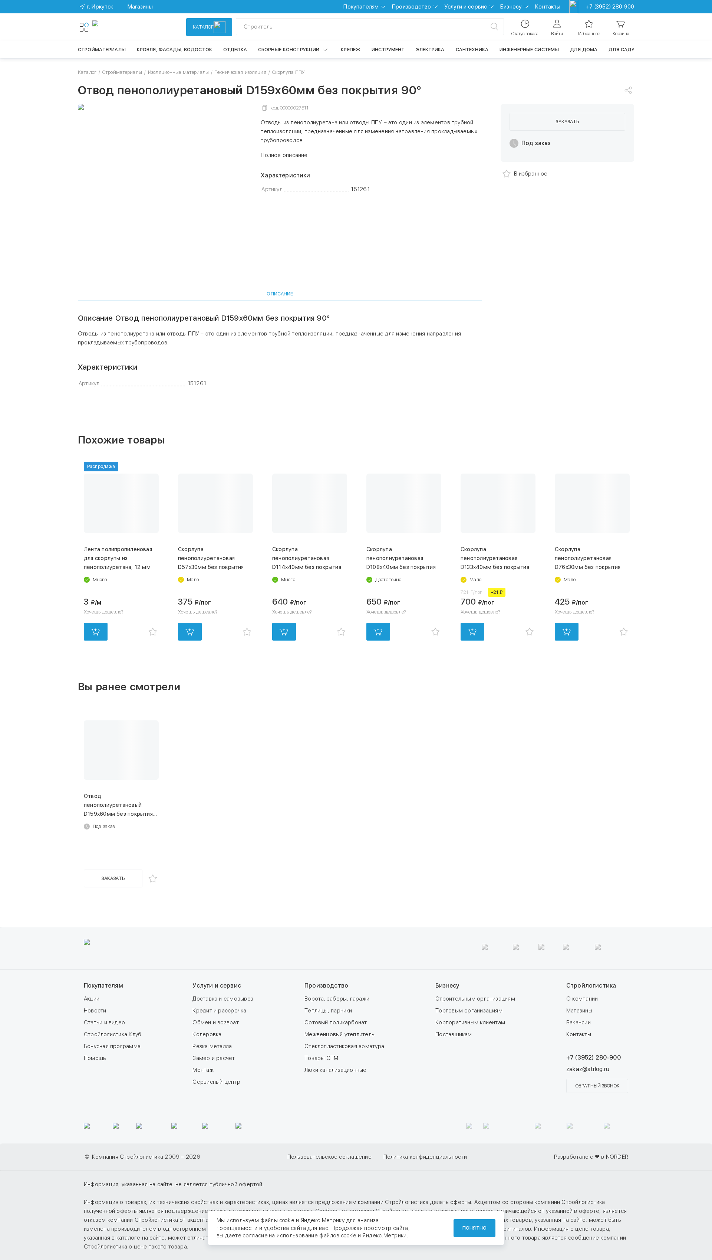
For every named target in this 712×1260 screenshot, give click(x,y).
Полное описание (284, 155)
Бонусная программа (112, 1046)
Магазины (579, 1010)
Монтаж (202, 1070)
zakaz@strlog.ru (587, 1069)
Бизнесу (511, 6)
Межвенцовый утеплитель (339, 1034)
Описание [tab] (280, 294)
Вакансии (578, 1022)
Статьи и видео (104, 1022)
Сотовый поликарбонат (335, 1022)
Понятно (474, 1228)
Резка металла (212, 1046)
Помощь (95, 1058)
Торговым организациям (468, 1010)
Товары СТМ (321, 1058)
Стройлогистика (591, 985)
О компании (582, 998)
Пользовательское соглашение (329, 1156)
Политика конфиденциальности (425, 1156)
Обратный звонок (597, 1086)
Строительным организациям (475, 998)
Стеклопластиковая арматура (344, 1046)
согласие (255, 1235)
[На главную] (119, 27)
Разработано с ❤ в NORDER (591, 1156)
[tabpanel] (280, 351)
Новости (95, 1010)
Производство (411, 6)
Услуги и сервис (465, 6)
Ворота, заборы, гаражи (336, 998)
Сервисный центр (216, 1082)
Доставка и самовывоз (222, 998)
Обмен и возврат (215, 1022)
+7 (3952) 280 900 (610, 6)
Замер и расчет (213, 1058)
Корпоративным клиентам (470, 1022)
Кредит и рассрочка (219, 1010)
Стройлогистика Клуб (112, 1034)
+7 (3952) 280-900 (593, 1057)
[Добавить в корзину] (96, 632)
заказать (567, 121)
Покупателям (361, 6)
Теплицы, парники (328, 1010)
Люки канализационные (335, 1070)
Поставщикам (453, 1034)
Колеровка (206, 1034)
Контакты (547, 6)
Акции (91, 998)
